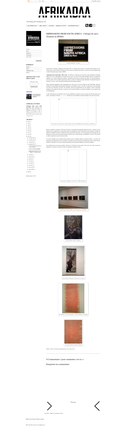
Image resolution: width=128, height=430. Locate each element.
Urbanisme (28, 110)
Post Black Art (29, 115)
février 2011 (31, 167)
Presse (27, 51)
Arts (36, 106)
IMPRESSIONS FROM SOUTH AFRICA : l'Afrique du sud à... (35, 151)
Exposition (28, 107)
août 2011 (31, 154)
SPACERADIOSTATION (73, 25)
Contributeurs (28, 55)
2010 (29, 171)
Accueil (27, 49)
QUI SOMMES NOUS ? (32, 25)
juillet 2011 (31, 157)
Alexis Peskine (34, 111)
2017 (29, 124)
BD (39, 111)
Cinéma (27, 111)
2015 (29, 128)
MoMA (64, 71)
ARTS (27, 69)
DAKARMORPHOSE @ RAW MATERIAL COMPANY (36, 95)
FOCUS (27, 72)
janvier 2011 (31, 169)
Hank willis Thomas (36, 113)
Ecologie (34, 110)
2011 (29, 136)
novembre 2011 (32, 140)
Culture (33, 109)
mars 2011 (31, 165)
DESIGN (28, 67)
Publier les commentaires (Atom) (56, 413)
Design (27, 109)
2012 (29, 134)
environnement (28, 113)
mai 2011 (31, 161)
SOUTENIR (51, 25)
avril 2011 (31, 163)
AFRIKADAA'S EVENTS (61, 25)
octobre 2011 (31, 142)
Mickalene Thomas (39, 114)
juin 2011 (31, 159)
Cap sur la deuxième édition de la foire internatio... (35, 146)
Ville (39, 110)
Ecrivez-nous (28, 56)
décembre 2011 (32, 138)
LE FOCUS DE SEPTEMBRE (34, 149)
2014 (29, 130)
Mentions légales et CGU (31, 176)
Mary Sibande (32, 114)
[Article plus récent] (49, 406)
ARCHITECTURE (29, 70)
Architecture (37, 107)
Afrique (28, 106)
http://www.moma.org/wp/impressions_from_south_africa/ (62, 349)
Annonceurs (28, 53)
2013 (29, 132)
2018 (29, 121)
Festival (38, 109)
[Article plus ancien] (97, 406)
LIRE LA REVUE (43, 25)
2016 (29, 126)
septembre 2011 (32, 144)
